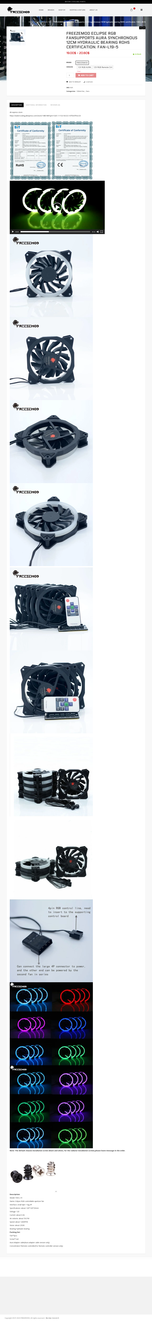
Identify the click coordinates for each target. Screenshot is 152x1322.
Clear (79, 71)
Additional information (36, 105)
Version (69, 67)
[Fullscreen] (101, 232)
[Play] (13, 232)
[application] (57, 207)
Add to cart (87, 75)
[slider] (55, 231)
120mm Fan (46, 22)
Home (31, 22)
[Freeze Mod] (18, 10)
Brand (68, 62)
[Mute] (98, 232)
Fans (37, 22)
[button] (82, 63)
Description (16, 105)
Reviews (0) (55, 105)
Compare (89, 82)
